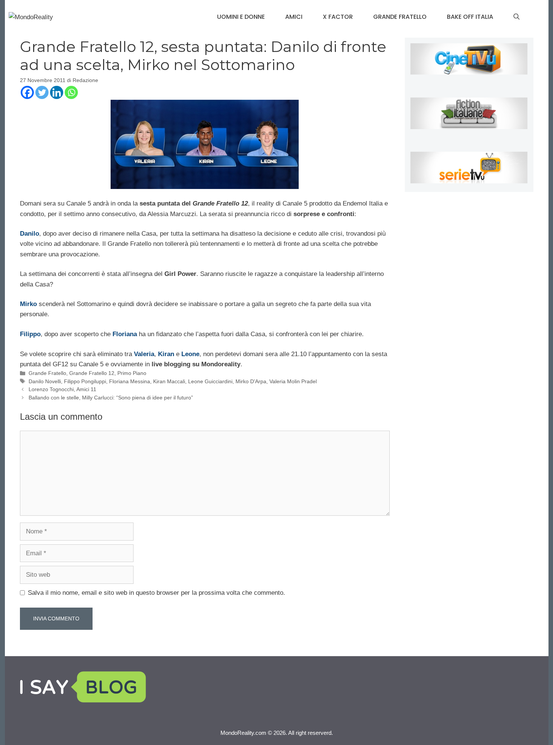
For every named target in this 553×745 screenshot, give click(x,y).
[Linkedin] (56, 92)
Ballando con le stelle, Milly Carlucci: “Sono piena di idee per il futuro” (111, 398)
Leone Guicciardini (210, 381)
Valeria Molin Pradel (293, 381)
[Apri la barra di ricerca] (516, 17)
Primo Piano (131, 373)
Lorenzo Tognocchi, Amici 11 (62, 389)
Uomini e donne (241, 16)
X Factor (338, 16)
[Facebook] (27, 92)
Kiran (166, 354)
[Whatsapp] (71, 92)
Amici (293, 16)
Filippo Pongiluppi (85, 381)
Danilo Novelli (45, 381)
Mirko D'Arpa (250, 381)
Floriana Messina (129, 381)
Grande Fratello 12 (91, 373)
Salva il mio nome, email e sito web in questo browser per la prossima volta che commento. (156, 592)
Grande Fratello (400, 16)
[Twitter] (42, 92)
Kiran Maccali (169, 381)
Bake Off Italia (470, 16)
